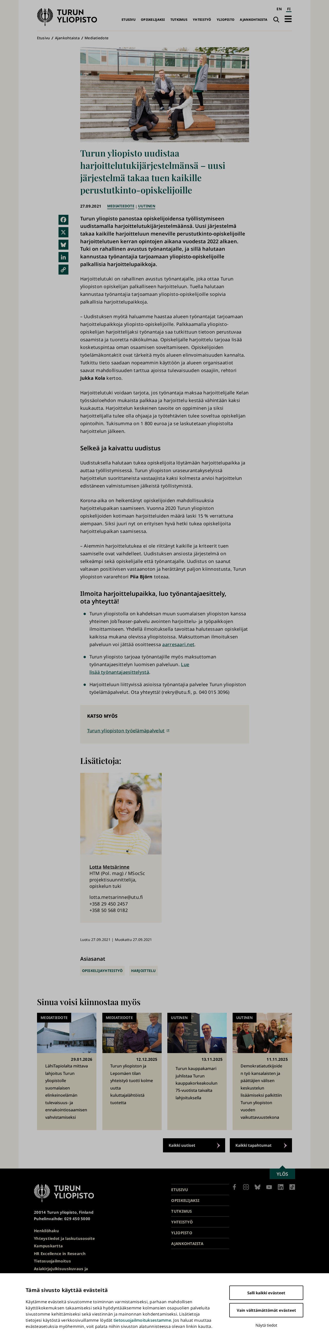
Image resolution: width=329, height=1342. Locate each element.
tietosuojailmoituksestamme (142, 1320)
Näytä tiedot (266, 1325)
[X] (63, 232)
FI (289, 8)
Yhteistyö (202, 19)
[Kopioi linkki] (63, 270)
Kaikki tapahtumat (253, 1145)
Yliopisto (225, 19)
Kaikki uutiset (182, 1145)
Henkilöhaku (46, 1230)
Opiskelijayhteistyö (102, 970)
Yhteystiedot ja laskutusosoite (64, 1238)
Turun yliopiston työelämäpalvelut (126, 730)
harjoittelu (143, 970)
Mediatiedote (96, 37)
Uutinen (146, 205)
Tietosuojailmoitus (52, 1260)
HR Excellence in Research (60, 1253)
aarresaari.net (178, 644)
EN (279, 8)
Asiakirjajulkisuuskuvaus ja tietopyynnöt (61, 1272)
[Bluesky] (63, 245)
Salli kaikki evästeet (266, 1292)
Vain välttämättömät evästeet (266, 1310)
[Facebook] (63, 220)
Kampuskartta (48, 1245)
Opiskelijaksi (153, 19)
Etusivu (128, 19)
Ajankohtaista (253, 19)
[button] (288, 19)
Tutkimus (178, 19)
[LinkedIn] (63, 257)
